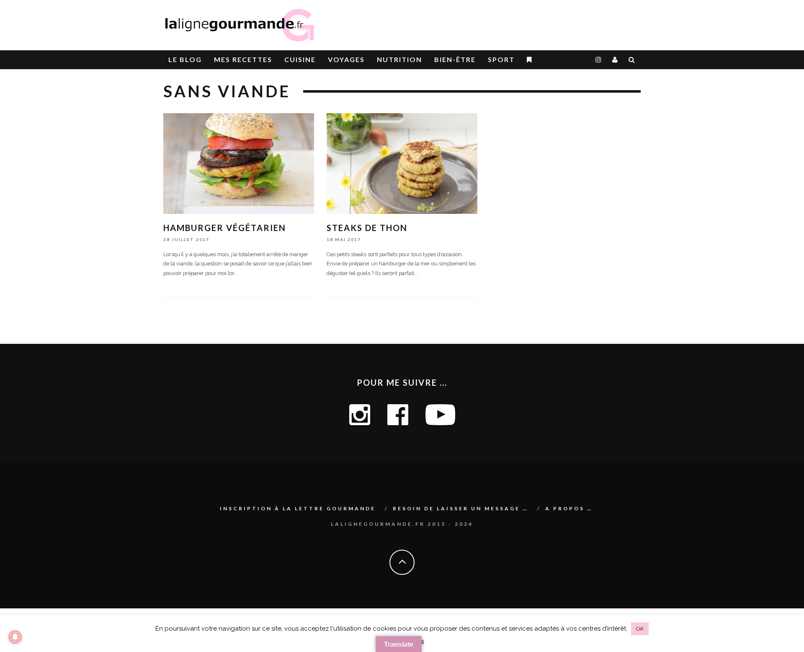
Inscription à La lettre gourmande (298, 508)
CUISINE (300, 59)
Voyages (346, 59)
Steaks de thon (367, 228)
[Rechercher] (632, 59)
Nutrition (399, 59)
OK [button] (640, 629)
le (185, 59)
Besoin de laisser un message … (460, 508)
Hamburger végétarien (224, 228)
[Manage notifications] (15, 637)
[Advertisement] (543, 21)
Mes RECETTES (243, 59)
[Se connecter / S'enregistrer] (615, 59)
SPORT (501, 59)
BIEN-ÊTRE (455, 59)
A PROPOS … (569, 508)
